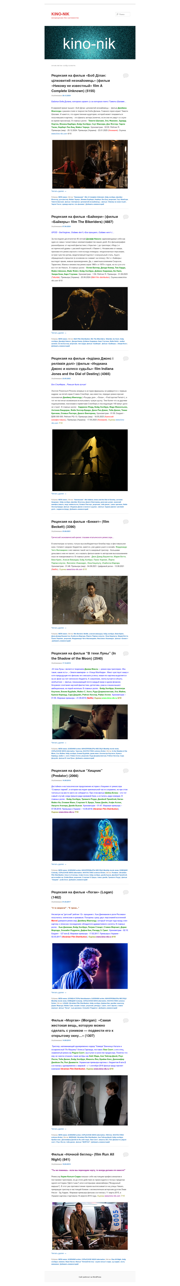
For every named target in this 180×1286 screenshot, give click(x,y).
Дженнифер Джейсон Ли (71, 1139)
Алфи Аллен (84, 875)
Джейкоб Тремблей (119, 875)
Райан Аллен (75, 756)
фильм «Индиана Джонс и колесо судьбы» (81, 507)
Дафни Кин (105, 1003)
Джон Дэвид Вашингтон (60, 636)
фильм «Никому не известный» (113, 202)
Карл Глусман (103, 341)
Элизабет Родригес (90, 1008)
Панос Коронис (57, 638)
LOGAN (65, 1003)
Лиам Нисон (70, 1261)
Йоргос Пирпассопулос (95, 636)
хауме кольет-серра (103, 1261)
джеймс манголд (117, 1003)
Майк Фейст (114, 341)
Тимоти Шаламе (57, 202)
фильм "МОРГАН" (83, 1142)
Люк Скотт (94, 1139)
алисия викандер (96, 633)
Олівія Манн (68, 877)
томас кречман (116, 504)
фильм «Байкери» (94, 343)
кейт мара (85, 1139)
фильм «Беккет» (121, 638)
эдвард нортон (68, 204)
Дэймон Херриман (90, 341)
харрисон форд (63, 509)
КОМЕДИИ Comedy (74, 1001)
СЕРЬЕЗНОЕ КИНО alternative (63, 751)
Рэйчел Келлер (113, 756)
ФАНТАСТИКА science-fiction (94, 751)
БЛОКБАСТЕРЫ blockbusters (79, 998)
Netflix (86, 633)
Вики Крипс (119, 633)
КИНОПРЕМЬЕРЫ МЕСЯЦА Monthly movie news (100, 748)
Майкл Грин (68, 1005)
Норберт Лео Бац (101, 199)
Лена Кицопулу (111, 636)
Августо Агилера (71, 875)
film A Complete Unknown (94, 197)
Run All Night (116, 1259)
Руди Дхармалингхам (97, 756)
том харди (82, 343)
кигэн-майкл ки (57, 877)
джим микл (94, 753)
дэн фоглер (63, 199)
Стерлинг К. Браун (89, 877)
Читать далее (58, 191)
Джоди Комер (77, 341)
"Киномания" (79, 197)
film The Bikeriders (98, 339)
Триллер (79, 751)
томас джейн (102, 877)
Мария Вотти (123, 636)
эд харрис (116, 1261)
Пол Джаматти (115, 1139)
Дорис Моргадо (57, 1005)
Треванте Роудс (114, 877)
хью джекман (76, 1008)
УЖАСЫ (109, 1135)
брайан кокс (56, 1139)
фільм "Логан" (64, 1008)
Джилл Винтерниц (93, 502)
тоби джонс (105, 504)
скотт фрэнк (112, 1005)
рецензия (112, 199)
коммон (62, 1261)
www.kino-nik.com (59, 133)
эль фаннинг (79, 204)
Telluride (109, 339)
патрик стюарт (79, 1005)
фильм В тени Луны (67, 758)
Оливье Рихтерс (85, 504)
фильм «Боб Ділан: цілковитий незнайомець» (83, 202)
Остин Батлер (63, 343)
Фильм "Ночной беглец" (85, 1261)
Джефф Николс (65, 341)
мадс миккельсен (71, 504)
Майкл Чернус (74, 199)
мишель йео (103, 1139)
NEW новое (62, 197)
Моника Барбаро (87, 199)
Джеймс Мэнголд (78, 502)
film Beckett (78, 633)
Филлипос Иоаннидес (105, 638)
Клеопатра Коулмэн (107, 753)
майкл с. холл (64, 756)
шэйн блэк (64, 879)
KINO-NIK (60, 14)
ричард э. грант (100, 1005)
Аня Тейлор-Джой (104, 1137)
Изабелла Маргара (78, 636)
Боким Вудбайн (83, 753)
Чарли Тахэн (56, 204)
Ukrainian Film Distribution (79, 1003)
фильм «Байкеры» (109, 343)
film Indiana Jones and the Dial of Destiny (100, 499)
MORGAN (72, 1137)
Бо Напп (116, 339)
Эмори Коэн (122, 343)
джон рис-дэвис (107, 502)
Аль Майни (60, 753)
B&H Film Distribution (82, 339)
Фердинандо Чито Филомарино (84, 638)
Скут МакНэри (122, 199)
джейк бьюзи (106, 875)
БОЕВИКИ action (74, 748)
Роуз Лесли (60, 1142)
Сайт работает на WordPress (90, 1277)
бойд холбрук (110, 197)
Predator (115, 872)
